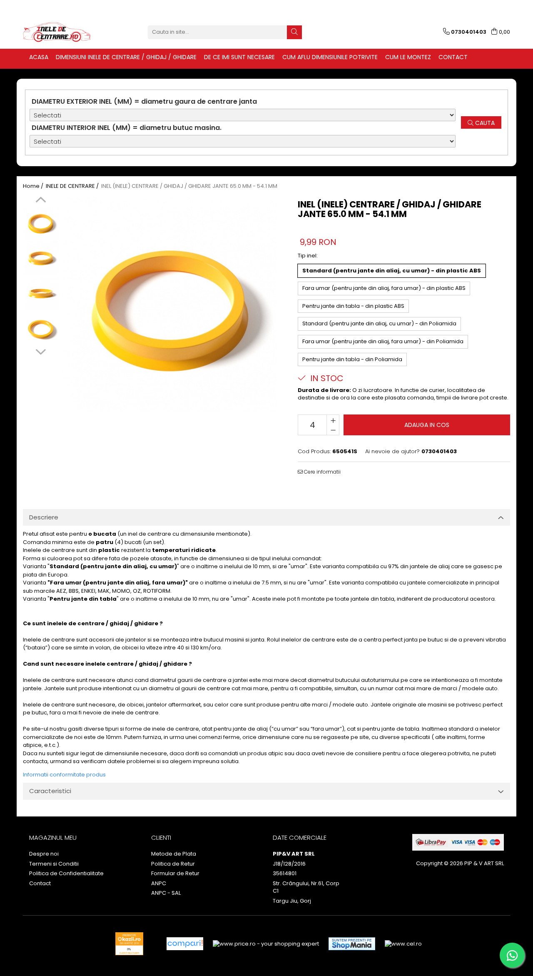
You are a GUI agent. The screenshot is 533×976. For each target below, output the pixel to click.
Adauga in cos (426, 425)
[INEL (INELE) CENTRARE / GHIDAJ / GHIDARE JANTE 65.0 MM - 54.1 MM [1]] (40, 258)
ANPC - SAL (166, 893)
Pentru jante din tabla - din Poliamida (352, 359)
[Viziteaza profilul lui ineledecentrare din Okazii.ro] (129, 943)
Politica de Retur (173, 864)
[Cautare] (294, 32)
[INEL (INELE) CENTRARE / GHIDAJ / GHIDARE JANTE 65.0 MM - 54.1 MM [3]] (40, 329)
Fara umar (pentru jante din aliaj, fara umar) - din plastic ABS (384, 288)
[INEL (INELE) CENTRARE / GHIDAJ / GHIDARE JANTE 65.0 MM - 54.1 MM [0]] (40, 222)
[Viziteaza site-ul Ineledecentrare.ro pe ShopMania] (352, 943)
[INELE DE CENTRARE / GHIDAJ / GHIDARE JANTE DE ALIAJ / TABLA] (64, 32)
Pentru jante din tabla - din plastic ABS (353, 306)
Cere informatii (322, 471)
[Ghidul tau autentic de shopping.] (185, 943)
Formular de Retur (175, 873)
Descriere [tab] (43, 517)
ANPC (158, 883)
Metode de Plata (173, 854)
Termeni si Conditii (54, 864)
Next (40, 351)
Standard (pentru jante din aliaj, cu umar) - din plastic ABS (391, 271)
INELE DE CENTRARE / (73, 186)
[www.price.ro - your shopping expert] (266, 944)
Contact (40, 883)
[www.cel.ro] (403, 944)
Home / (34, 186)
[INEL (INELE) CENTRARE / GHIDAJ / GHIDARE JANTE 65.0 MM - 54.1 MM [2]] (40, 293)
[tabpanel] (169, 304)
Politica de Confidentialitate (66, 873)
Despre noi (44, 854)
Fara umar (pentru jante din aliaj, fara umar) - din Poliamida (382, 341)
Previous (40, 201)
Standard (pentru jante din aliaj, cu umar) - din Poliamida (379, 323)
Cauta (484, 123)
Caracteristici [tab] (50, 790)
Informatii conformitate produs (64, 775)
